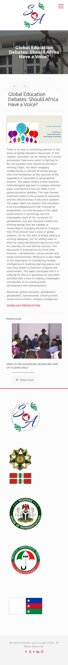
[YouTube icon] (34, 652)
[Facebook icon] (26, 652)
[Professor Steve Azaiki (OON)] (34, 15)
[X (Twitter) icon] (30, 652)
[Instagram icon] (42, 652)
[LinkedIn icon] (38, 652)
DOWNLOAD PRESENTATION (23, 305)
